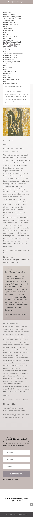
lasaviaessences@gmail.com (13, 260)
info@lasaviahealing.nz (17, 499)
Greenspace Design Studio (16, 514)
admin (25, 514)
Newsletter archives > (11, 479)
